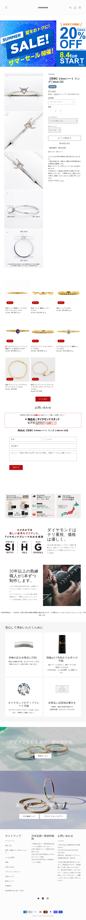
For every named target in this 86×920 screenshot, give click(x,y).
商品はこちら (43, 756)
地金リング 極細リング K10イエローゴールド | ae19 (16, 309)
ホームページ (9, 841)
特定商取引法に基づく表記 (14, 890)
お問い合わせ (9, 867)
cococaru (39, 915)
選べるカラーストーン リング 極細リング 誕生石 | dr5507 (16, 347)
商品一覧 (8, 845)
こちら (61, 180)
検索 (6, 862)
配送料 (56, 94)
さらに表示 (43, 399)
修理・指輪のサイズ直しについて (16, 851)
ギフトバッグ (52, 126)
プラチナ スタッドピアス (53, 816)
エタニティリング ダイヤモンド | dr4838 (42, 347)
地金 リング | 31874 (63, 308)
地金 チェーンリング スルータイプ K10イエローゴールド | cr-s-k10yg (42, 387)
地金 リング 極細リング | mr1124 (40, 309)
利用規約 (8, 886)
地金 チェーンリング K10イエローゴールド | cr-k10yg (16, 386)
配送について (9, 881)
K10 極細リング (29, 816)
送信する (16, 467)
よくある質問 (9, 857)
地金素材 (51, 98)
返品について (9, 876)
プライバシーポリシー (13, 872)
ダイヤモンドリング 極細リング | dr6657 (67, 347)
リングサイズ (52, 117)
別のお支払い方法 (64, 143)
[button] (6, 7)
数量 (49, 107)
